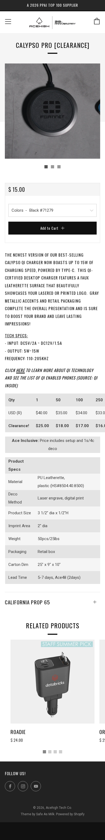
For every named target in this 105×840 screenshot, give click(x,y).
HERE (20, 370)
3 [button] (55, 751)
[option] (52, 111)
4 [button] (60, 751)
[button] (46, 166)
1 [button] (44, 751)
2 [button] (49, 751)
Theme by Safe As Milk (37, 814)
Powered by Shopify (70, 814)
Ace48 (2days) (67, 577)
